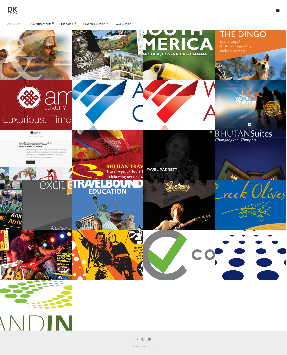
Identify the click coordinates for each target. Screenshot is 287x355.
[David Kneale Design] (18, 10)
